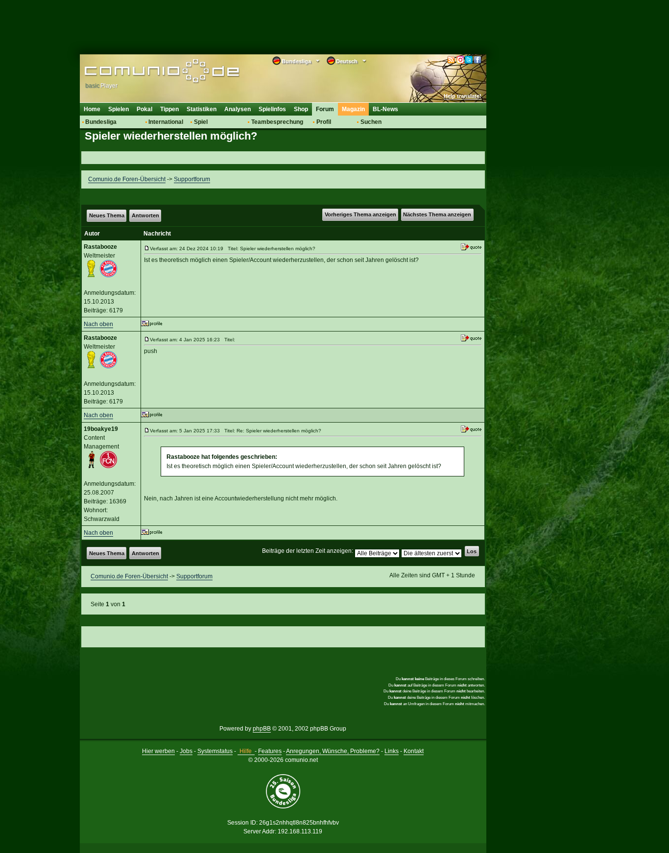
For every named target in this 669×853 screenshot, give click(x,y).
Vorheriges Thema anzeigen (360, 214)
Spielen (118, 109)
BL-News (385, 109)
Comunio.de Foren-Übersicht (127, 179)
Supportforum (192, 179)
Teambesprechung (277, 121)
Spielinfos (272, 109)
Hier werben (158, 751)
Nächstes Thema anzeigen (437, 214)
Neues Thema (106, 215)
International (165, 121)
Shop (301, 109)
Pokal (144, 109)
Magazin (353, 109)
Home (92, 109)
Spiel (201, 121)
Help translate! (462, 96)
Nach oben (98, 324)
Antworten (145, 215)
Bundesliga (101, 121)
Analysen (237, 109)
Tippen (169, 109)
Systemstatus (215, 751)
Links (391, 751)
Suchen (371, 121)
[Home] (147, 72)
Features (270, 751)
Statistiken (201, 109)
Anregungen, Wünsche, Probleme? (333, 751)
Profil (323, 121)
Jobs (186, 751)
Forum (325, 109)
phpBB (262, 728)
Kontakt (414, 751)
